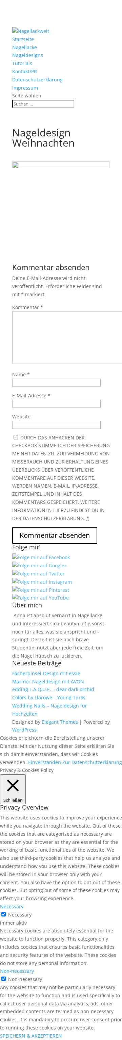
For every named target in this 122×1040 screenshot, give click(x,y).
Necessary (20, 914)
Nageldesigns (27, 55)
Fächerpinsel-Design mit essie (46, 673)
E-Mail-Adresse (31, 395)
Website (21, 416)
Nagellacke (24, 47)
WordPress (24, 729)
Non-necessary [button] (17, 971)
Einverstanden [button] (44, 762)
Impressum (25, 87)
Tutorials (22, 63)
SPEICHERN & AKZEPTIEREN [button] (31, 1036)
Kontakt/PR (24, 71)
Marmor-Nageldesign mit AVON (48, 681)
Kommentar (27, 307)
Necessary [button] (11, 906)
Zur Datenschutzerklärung (92, 762)
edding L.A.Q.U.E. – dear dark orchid (53, 689)
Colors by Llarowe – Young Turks (48, 697)
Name (21, 374)
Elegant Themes (60, 722)
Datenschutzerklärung (37, 79)
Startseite (23, 39)
